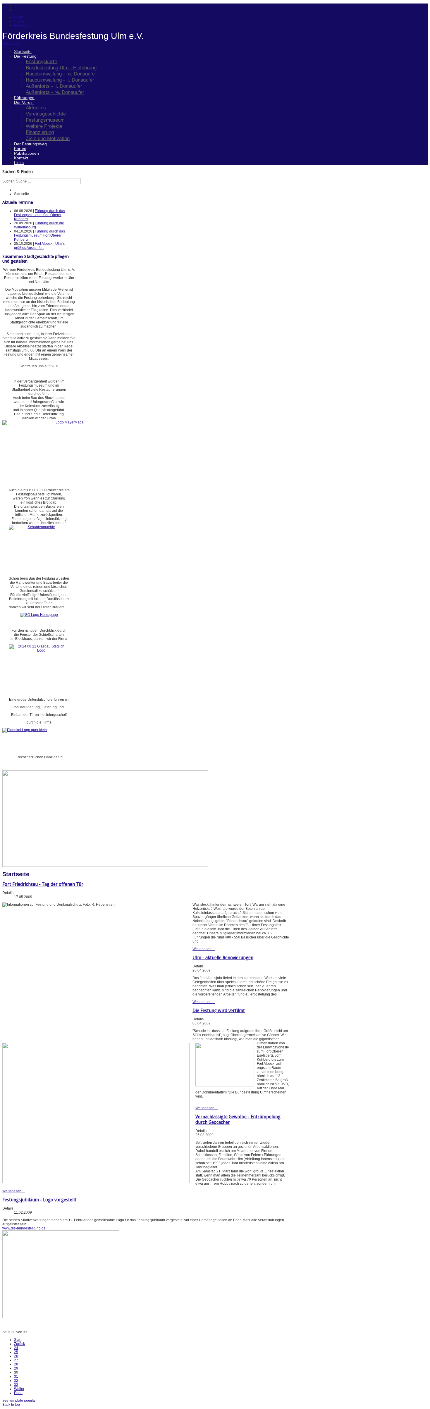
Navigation (11, 43)
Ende (18, 1393)
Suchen (8, 181)
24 (16, 1348)
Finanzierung (40, 132)
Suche (19, 21)
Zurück (19, 1344)
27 (16, 1360)
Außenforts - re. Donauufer (55, 92)
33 (16, 1385)
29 (16, 1368)
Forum (20, 148)
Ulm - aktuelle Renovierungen (222, 957)
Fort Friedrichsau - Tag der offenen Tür (42, 884)
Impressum (23, 25)
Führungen (24, 97)
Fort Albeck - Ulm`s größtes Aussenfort (39, 246)
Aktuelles (36, 108)
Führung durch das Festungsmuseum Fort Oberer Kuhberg (39, 215)
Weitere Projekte (44, 126)
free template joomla (18, 1400)
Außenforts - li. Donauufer (54, 86)
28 (16, 1364)
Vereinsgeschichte (46, 114)
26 (16, 1356)
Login (18, 17)
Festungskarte (41, 61)
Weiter (19, 1389)
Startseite (23, 51)
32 (16, 1381)
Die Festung (25, 56)
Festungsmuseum (45, 120)
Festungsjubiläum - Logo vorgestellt (39, 1200)
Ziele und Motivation (48, 138)
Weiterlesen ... (203, 949)
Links (19, 162)
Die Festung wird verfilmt (218, 1010)
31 (16, 1376)
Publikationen (26, 153)
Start (17, 1340)
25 (16, 1352)
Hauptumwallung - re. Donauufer (61, 74)
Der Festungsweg (30, 144)
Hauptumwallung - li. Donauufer (60, 80)
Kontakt (21, 158)
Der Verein (24, 102)
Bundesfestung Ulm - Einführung (61, 67)
